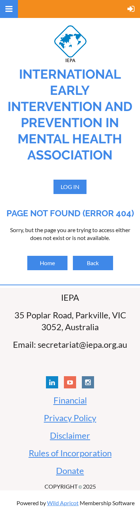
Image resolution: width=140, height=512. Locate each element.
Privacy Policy (70, 417)
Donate (70, 470)
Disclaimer (70, 435)
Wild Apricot (63, 502)
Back (93, 262)
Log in (70, 186)
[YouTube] (70, 382)
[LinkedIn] (52, 382)
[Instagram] (88, 382)
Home (47, 262)
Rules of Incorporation (70, 453)
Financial (70, 400)
